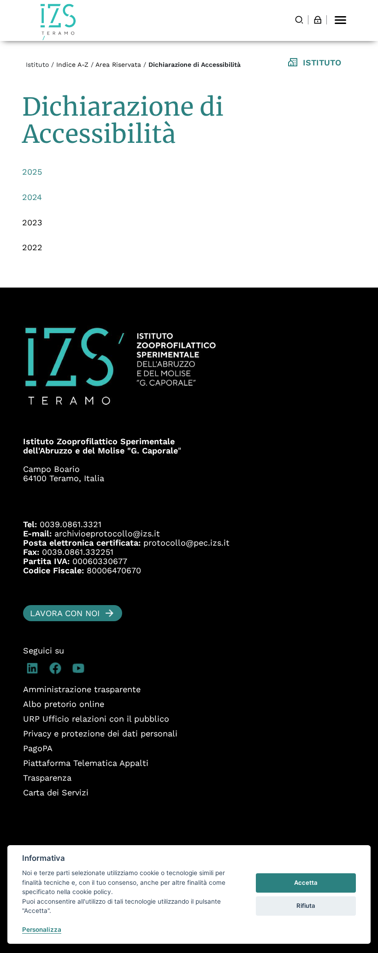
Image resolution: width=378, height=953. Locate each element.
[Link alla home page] (58, 22)
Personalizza (41, 929)
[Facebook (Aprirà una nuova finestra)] (57, 668)
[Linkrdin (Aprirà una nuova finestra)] (34, 668)
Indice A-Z (72, 64)
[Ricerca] (299, 19)
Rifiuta (305, 905)
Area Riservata (118, 64)
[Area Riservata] (317, 19)
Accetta (306, 882)
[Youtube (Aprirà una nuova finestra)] (80, 668)
